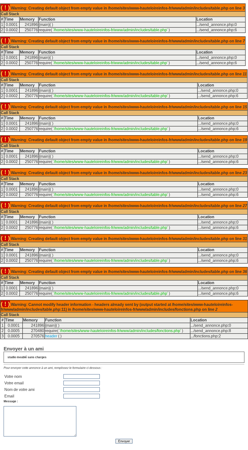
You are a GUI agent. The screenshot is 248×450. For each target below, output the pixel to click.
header (51, 336)
